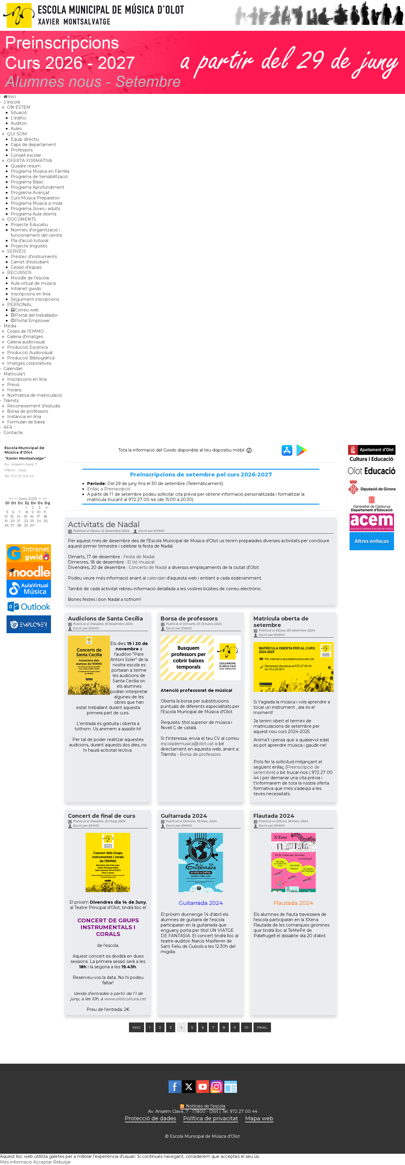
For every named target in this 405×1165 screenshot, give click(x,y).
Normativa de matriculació (34, 395)
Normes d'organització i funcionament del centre (36, 232)
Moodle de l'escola (30, 278)
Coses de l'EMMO (25, 331)
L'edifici (18, 118)
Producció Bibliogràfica (31, 358)
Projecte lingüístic (29, 246)
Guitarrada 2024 (184, 816)
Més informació (16, 1162)
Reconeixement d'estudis (33, 406)
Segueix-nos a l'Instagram (216, 1086)
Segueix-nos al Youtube (202, 1086)
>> (45, 498)
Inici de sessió (230, 1086)
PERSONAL (19, 304)
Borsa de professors (27, 411)
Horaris (14, 390)
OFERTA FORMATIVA (29, 160)
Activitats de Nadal (104, 524)
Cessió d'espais (26, 267)
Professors (22, 150)
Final (262, 1027)
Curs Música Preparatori (35, 198)
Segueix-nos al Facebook (174, 1086)
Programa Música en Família (40, 171)
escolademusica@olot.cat (187, 743)
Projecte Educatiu (29, 224)
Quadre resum (26, 166)
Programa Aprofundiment (37, 187)
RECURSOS (19, 272)
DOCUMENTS (21, 219)
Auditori (19, 123)
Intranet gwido (26, 288)
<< (11, 498)
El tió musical (140, 562)
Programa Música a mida (36, 203)
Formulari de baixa (26, 422)
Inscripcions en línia (30, 294)
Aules (16, 128)
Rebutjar (62, 1162)
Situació (19, 112)
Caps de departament (33, 144)
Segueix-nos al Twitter (188, 1086)
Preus (13, 384)
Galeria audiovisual (26, 342)
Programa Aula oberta (33, 214)
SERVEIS (16, 251)
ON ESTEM (19, 107)
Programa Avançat (30, 192)
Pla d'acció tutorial (29, 240)
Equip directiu (25, 139)
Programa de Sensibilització (39, 176)
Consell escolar (26, 155)
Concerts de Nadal (148, 567)
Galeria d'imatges (25, 336)
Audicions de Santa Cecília (105, 618)
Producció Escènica (27, 347)
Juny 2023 (28, 498)
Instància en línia (24, 416)
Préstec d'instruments (34, 256)
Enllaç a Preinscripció (108, 489)
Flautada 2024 (273, 816)
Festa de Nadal (138, 556)
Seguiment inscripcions (35, 299)
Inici (137, 1027)
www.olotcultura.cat (125, 998)
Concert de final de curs (101, 816)
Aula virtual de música (33, 283)
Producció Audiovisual (29, 352)
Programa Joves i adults (35, 208)
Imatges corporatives (29, 363)
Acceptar (42, 1162)
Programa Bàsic (27, 182)
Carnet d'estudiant (30, 262)
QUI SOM (17, 134)
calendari (156, 578)
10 (246, 1027)
